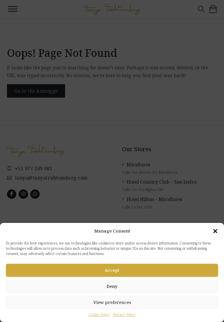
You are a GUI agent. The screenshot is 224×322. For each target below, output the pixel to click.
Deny (112, 286)
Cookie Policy (99, 314)
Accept (112, 270)
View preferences (112, 302)
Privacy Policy (124, 314)
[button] (215, 231)
